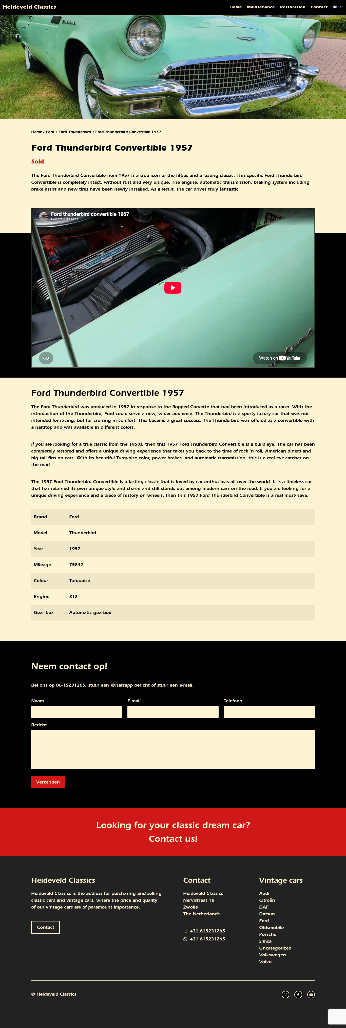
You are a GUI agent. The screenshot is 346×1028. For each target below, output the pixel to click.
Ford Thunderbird (75, 132)
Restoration (292, 8)
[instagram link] (285, 994)
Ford (50, 132)
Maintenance (261, 8)
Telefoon (233, 701)
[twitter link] (298, 994)
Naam (37, 701)
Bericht (39, 725)
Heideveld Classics (29, 7)
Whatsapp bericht (130, 685)
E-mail (134, 701)
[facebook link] (311, 994)
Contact (319, 8)
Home (235, 8)
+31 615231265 (207, 931)
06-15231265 (70, 685)
